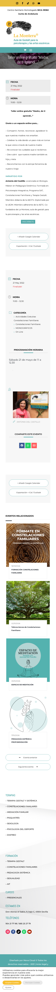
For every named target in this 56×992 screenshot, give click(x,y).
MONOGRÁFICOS (24, 328)
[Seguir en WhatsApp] (33, 3)
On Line (19, 332)
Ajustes (8, 987)
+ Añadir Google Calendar (28, 237)
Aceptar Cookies (12, 983)
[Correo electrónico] (34, 445)
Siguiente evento (25, 767)
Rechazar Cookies (32, 983)
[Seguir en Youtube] (39, 3)
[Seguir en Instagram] (17, 3)
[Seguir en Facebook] (22, 3)
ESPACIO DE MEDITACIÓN (22, 685)
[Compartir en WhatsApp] (28, 445)
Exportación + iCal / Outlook (28, 246)
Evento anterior (30, 757)
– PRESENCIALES (14, 897)
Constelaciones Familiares (28, 324)
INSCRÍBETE (28, 222)
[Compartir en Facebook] (22, 445)
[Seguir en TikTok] (28, 3)
